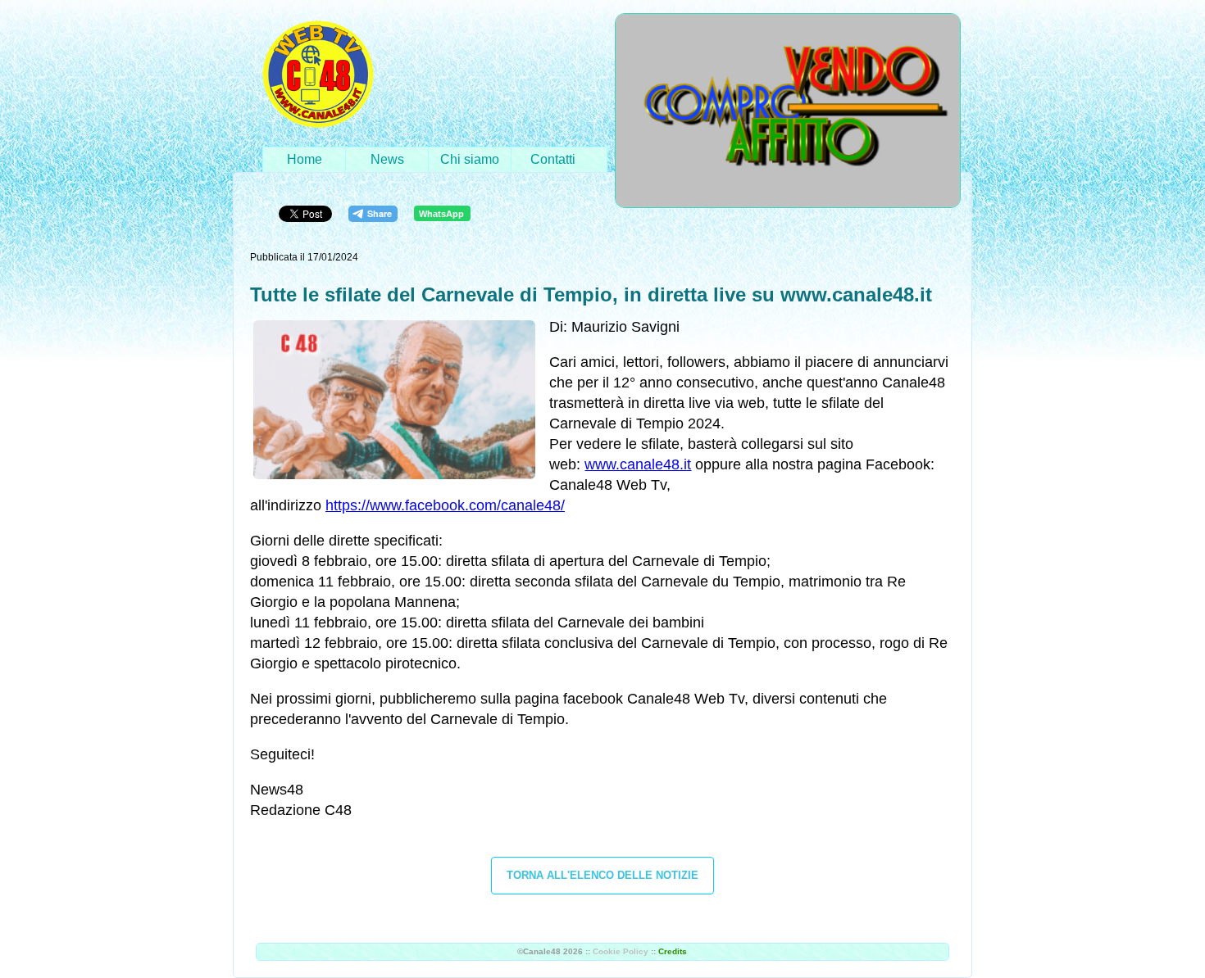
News (387, 159)
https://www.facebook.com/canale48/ (445, 505)
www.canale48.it (637, 464)
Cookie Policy (620, 951)
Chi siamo (469, 159)
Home (304, 159)
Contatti (552, 159)
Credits (672, 951)
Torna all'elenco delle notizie (602, 875)
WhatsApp (441, 214)
